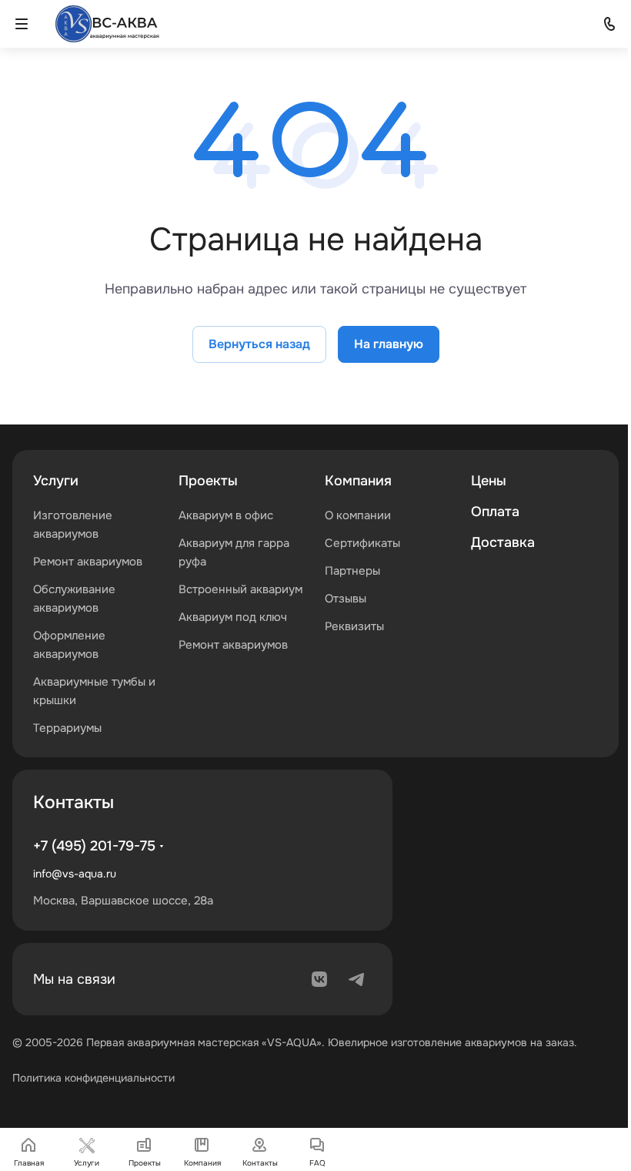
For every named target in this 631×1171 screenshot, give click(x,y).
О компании (358, 515)
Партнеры (352, 571)
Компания (358, 480)
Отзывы (345, 598)
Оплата (495, 511)
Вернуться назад (259, 344)
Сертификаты (362, 543)
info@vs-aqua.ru (74, 874)
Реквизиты (354, 626)
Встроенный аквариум (240, 589)
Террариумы (67, 728)
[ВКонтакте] (319, 979)
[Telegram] (356, 979)
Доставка (503, 542)
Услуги (55, 480)
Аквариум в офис (226, 515)
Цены (488, 480)
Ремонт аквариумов (87, 561)
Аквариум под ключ (233, 617)
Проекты (208, 480)
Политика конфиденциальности (93, 1078)
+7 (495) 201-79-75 (94, 845)
